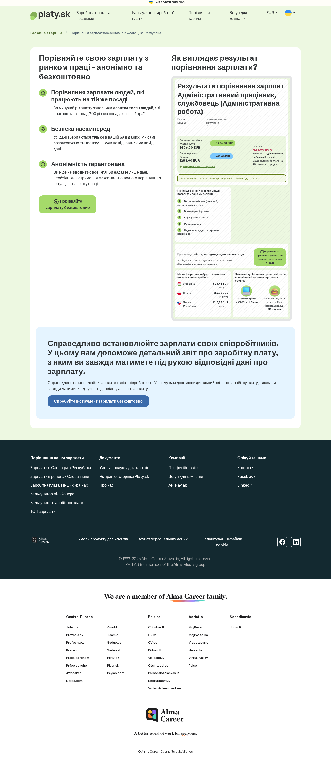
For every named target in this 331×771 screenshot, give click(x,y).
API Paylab (177, 485)
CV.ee (152, 642)
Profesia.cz (75, 642)
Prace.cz (73, 650)
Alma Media (184, 564)
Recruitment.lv (159, 681)
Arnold (112, 627)
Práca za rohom (77, 658)
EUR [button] (271, 12)
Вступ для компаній (238, 15)
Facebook (246, 476)
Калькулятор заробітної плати (153, 15)
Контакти (245, 467)
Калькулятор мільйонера (52, 493)
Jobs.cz (72, 627)
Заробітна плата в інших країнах (59, 485)
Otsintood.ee (158, 665)
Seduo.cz (114, 642)
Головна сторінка (46, 33)
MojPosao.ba (198, 635)
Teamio (112, 635)
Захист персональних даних (163, 539)
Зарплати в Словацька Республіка (60, 467)
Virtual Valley (198, 658)
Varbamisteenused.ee (164, 688)
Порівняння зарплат (199, 15)
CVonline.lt (156, 627)
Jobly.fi (235, 627)
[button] (290, 13)
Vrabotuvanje (198, 642)
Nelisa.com (74, 681)
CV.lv (152, 635)
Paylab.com (115, 673)
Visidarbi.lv (156, 658)
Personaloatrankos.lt (163, 673)
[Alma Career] (165, 715)
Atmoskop (74, 673)
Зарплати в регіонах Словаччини (59, 476)
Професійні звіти (183, 467)
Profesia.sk (74, 635)
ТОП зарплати (42, 511)
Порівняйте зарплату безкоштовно (68, 204)
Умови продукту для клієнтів (124, 467)
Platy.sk (113, 665)
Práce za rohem (77, 665)
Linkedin (245, 485)
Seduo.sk (114, 650)
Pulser (193, 665)
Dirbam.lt (155, 650)
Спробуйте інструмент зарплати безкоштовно (98, 401)
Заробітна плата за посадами (93, 15)
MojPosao (196, 627)
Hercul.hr (195, 650)
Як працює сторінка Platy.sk (124, 476)
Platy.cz (113, 658)
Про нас (106, 485)
